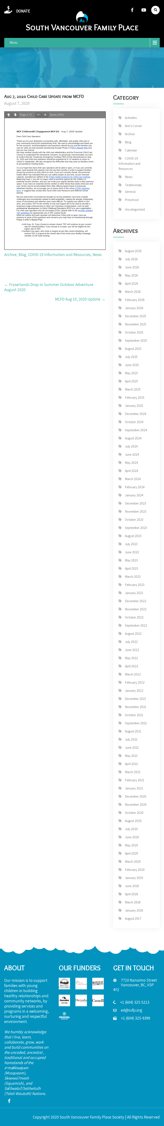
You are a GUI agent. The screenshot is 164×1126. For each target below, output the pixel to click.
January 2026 (134, 308)
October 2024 (134, 422)
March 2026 (133, 292)
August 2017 (133, 918)
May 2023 (131, 560)
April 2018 (131, 894)
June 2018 (132, 886)
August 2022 (133, 634)
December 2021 (135, 699)
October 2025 (134, 332)
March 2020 (133, 861)
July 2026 (131, 259)
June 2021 (132, 748)
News (97, 254)
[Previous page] (8, 114)
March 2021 (133, 772)
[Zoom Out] (38, 114)
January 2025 (134, 406)
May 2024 (131, 463)
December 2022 (135, 601)
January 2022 (134, 691)
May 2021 (131, 756)
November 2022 (135, 609)
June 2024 (132, 454)
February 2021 (134, 780)
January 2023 (134, 593)
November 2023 (135, 511)
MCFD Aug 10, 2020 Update (80, 299)
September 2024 (136, 430)
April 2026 (131, 284)
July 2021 (131, 739)
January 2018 (134, 910)
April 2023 (131, 568)
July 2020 (131, 829)
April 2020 (131, 853)
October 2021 (134, 715)
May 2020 (131, 845)
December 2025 (135, 316)
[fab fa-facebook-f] (132, 10)
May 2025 (131, 373)
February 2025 (134, 397)
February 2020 (135, 870)
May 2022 (131, 658)
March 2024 (133, 479)
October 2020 (134, 813)
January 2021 (134, 788)
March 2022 (133, 674)
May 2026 (131, 275)
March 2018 (133, 902)
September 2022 (136, 625)
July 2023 (131, 544)
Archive (10, 254)
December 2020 (135, 796)
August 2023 (133, 536)
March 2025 (133, 389)
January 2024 (134, 495)
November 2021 (135, 707)
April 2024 (131, 471)
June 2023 (132, 552)
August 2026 (133, 251)
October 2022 (134, 617)
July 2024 (131, 446)
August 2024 (133, 438)
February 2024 (135, 487)
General (130, 192)
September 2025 (136, 340)
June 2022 (132, 650)
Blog (22, 254)
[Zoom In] (45, 114)
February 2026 (135, 300)
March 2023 (133, 577)
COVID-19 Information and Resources (59, 254)
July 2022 (131, 642)
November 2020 (135, 805)
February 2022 (135, 682)
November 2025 (135, 324)
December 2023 (135, 503)
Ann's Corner (133, 126)
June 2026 (132, 267)
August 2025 (133, 349)
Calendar (131, 150)
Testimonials (133, 185)
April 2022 (131, 666)
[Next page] (15, 114)
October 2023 (134, 520)
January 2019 (134, 878)
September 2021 (136, 723)
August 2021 (133, 731)
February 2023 (134, 585)
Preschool (132, 200)
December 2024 (135, 414)
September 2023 (136, 528)
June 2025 (132, 365)
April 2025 (131, 381)
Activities (131, 118)
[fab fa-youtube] (143, 10)
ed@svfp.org (131, 1010)
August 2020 (133, 821)
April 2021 (131, 764)
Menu (14, 42)
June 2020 (132, 837)
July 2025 (131, 357)
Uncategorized (135, 209)
